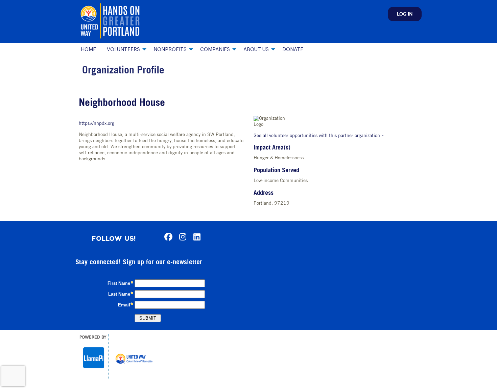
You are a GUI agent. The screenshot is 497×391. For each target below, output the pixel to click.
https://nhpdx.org (96, 123)
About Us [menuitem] (256, 49)
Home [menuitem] (88, 49)
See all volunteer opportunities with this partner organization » (319, 135)
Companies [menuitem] (215, 49)
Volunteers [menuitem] (123, 49)
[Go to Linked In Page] (195, 236)
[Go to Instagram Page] (181, 236)
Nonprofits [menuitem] (170, 49)
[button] (405, 14)
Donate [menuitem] (292, 49)
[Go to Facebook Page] (167, 236)
